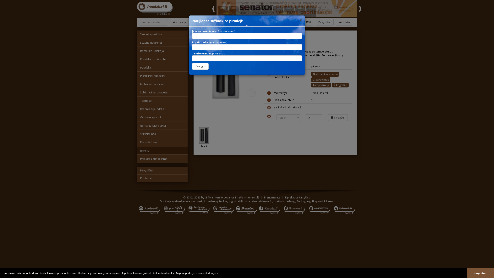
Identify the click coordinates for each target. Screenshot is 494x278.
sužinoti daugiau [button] (208, 273)
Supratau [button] (480, 273)
